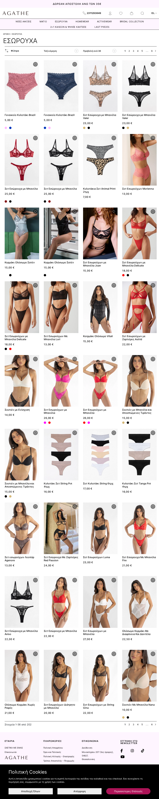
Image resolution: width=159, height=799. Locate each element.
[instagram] (132, 751)
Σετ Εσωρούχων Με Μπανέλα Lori (56, 338)
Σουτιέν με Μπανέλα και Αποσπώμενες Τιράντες (137, 411)
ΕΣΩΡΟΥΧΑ (61, 21)
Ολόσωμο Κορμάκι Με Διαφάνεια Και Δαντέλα (136, 632)
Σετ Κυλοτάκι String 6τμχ (98, 483)
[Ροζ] (6, 128)
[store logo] (15, 13)
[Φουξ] (45, 423)
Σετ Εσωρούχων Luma (96, 557)
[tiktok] (142, 751)
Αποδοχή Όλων (30, 791)
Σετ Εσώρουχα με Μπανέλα (21, 188)
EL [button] (153, 13)
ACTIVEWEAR (104, 21)
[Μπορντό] (6, 201)
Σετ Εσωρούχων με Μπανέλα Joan (94, 264)
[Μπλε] (10, 128)
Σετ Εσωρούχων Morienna (138, 188)
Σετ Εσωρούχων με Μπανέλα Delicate (133, 264)
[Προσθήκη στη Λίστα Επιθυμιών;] (35, 64)
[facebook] (121, 751)
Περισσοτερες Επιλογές (128, 791)
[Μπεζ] (84, 128)
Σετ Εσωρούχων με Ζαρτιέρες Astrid (133, 338)
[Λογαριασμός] (110, 13)
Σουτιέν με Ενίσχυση (17, 409)
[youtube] (122, 757)
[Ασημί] (6, 275)
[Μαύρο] (89, 128)
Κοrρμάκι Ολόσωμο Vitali (98, 336)
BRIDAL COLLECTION (132, 21)
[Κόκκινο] (123, 275)
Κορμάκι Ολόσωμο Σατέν (20, 262)
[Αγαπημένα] (120, 13)
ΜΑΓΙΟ (43, 21)
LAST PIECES (102, 27)
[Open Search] (142, 13)
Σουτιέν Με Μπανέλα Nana (138, 704)
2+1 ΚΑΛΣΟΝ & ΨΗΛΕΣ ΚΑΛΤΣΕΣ (68, 27)
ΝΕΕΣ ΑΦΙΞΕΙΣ (23, 21)
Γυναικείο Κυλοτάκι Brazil (20, 114)
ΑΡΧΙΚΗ (6, 34)
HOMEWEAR (82, 21)
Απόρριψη (79, 791)
